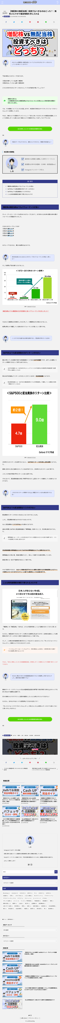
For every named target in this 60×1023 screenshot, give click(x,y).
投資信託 (44, 906)
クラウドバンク (49, 895)
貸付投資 (39, 908)
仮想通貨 (45, 901)
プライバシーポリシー (34, 1018)
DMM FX (29, 893)
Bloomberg (6, 893)
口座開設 (34, 903)
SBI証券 (5, 895)
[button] (6, 22)
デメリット (28, 898)
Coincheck (15, 893)
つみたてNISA (19, 895)
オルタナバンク (38, 895)
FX (35, 893)
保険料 (14, 903)
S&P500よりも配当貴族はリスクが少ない (19, 191)
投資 (22, 735)
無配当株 (26, 735)
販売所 (32, 908)
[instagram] (31, 865)
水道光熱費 (19, 908)
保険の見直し (7, 903)
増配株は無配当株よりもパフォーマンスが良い (21, 186)
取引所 (27, 903)
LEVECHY (41, 893)
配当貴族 (31, 735)
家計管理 (17, 906)
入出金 (21, 903)
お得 (11, 895)
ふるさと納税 (28, 895)
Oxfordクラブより (31, 306)
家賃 (23, 906)
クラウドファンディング (9, 898)
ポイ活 (44, 898)
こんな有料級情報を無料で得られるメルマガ (20, 194)
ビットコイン (37, 898)
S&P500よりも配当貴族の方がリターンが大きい (21, 189)
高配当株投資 (37, 735)
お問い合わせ (24, 1018)
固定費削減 (42, 903)
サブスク (20, 898)
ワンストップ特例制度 (26, 901)
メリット (16, 901)
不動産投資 (37, 901)
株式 (5, 908)
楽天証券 (11, 908)
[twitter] (29, 865)
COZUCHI (23, 893)
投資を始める (6, 16)
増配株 (19, 735)
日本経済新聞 (52, 906)
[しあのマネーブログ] (30, 2)
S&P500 (14, 735)
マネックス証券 (7, 901)
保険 (51, 901)
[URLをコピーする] (54, 22)
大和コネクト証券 (8, 906)
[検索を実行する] (56, 871)
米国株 (26, 908)
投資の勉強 (36, 906)
